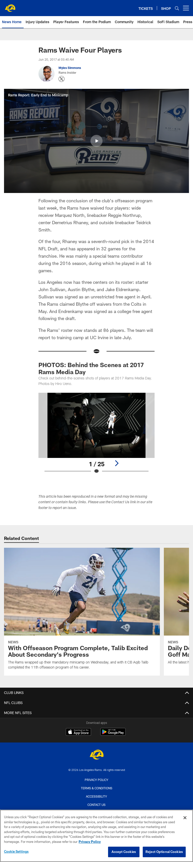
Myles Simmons (70, 67)
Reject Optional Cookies (164, 852)
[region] (96, 836)
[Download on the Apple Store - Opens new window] (78, 732)
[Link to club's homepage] (10, 6)
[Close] (184, 817)
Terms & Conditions (96, 788)
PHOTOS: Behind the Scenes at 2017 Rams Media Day (91, 368)
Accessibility (96, 796)
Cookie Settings (16, 851)
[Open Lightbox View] (96, 436)
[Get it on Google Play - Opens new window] (113, 734)
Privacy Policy (96, 779)
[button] (96, 141)
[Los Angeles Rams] (96, 755)
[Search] (177, 8)
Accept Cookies (124, 852)
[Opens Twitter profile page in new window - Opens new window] (62, 79)
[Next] (117, 463)
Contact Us (96, 804)
